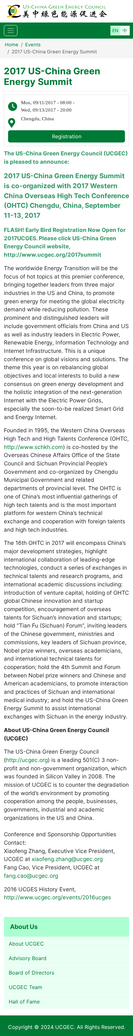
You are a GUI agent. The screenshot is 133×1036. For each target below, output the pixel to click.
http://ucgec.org (27, 759)
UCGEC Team (25, 987)
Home (11, 45)
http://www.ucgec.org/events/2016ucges (57, 897)
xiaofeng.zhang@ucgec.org (67, 859)
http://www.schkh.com (33, 447)
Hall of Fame (24, 1001)
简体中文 (125, 30)
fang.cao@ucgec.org (31, 875)
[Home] (63, 11)
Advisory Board (27, 958)
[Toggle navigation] (10, 30)
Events (33, 45)
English (115, 30)
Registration (66, 136)
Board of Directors (31, 972)
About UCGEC (26, 943)
